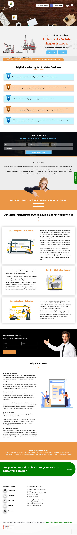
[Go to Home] (6, 57)
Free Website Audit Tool (42, 5)
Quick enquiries (76, 178)
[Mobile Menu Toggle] (72, 6)
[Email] (67, 5)
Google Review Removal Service (63, 522)
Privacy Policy (49, 522)
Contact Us (51, 52)
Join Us (62, 52)
